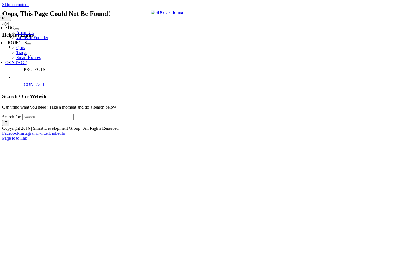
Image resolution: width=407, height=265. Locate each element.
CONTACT (34, 84)
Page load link (14, 138)
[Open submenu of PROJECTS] (29, 44)
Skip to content (15, 4)
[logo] (167, 12)
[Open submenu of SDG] (16, 29)
